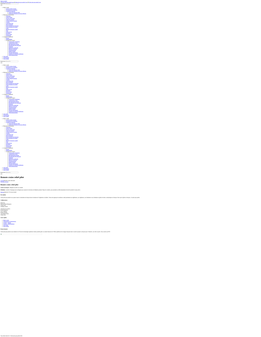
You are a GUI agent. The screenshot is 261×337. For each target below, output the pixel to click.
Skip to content (4, 1)
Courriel (8, 22)
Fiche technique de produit (11, 27)
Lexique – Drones (7, 222)
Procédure (8, 33)
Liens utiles (5, 225)
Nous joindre (6, 226)
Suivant (6, 181)
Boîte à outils (6, 220)
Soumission (8, 35)
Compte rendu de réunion (11, 21)
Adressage (8, 16)
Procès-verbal (9, 34)
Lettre (7, 28)
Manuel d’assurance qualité (12, 29)
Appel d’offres (9, 17)
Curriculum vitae (9, 23)
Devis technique (9, 24)
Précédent (3, 181)
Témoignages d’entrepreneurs (9, 221)
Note (7, 30)
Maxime (2, 192)
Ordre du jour (9, 32)
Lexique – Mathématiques (8, 223)
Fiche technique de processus (12, 25)
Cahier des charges (10, 19)
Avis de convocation (10, 18)
